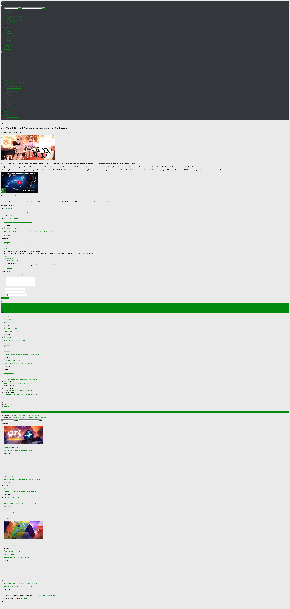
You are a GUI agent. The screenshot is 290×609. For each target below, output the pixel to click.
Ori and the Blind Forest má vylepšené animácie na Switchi (18, 450)
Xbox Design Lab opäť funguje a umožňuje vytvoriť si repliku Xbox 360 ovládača (24, 545)
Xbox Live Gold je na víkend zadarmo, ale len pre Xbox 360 (19, 212)
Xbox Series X (7, 476)
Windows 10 (10, 38)
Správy (5, 29)
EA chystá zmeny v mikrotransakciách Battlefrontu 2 (18, 222)
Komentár (3, 286)
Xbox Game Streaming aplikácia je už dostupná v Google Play (19, 363)
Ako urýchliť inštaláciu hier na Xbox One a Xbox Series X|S (18, 586)
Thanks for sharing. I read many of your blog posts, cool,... (18, 383)
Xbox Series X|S (7, 11)
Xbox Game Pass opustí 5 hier (11, 331)
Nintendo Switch (8, 447)
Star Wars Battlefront (21, 196)
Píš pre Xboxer (7, 49)
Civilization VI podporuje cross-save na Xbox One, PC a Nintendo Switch (22, 354)
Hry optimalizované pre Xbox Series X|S (17, 13)
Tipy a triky (9, 33)
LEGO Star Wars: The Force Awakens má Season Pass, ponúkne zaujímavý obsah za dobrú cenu (29, 232)
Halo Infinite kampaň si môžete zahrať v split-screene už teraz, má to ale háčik (24, 516)
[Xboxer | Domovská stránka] (3, 2)
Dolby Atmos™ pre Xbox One (14, 18)
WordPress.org (7, 406)
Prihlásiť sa (6, 401)
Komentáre (7, 242)
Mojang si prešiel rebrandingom (11, 322)
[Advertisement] (145, 68)
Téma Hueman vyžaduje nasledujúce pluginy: (15, 244)
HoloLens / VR (10, 36)
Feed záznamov (8, 403)
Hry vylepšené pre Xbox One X (14, 17)
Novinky (9, 31)
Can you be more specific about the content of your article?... (19, 390)
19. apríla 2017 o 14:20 (12, 260)
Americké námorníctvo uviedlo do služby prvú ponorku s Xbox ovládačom (22, 503)
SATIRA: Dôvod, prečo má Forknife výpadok (15, 340)
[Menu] (1, 5)
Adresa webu (4, 295)
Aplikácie (9, 40)
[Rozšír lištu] (1, 301)
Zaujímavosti (10, 35)
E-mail (3, 292)
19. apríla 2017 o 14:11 (9, 248)
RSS (36, 595)
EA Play (9, 24)
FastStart (9, 26)
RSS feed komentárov (9, 404)
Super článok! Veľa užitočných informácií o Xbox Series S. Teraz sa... (20, 380)
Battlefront (7, 196)
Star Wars (12, 196)
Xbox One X (19, 583)
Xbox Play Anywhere (12, 22)
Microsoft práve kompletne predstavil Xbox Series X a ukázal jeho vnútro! (22, 479)
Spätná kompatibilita (9, 44)
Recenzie (6, 42)
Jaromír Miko (9, 132)
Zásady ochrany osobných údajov (46, 595)
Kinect (8, 27)
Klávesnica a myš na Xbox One (14, 20)
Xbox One (6, 15)
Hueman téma (23, 598)
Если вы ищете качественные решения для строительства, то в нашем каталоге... (26, 387)
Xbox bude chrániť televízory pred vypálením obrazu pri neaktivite (20, 491)
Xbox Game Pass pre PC (13, 47)
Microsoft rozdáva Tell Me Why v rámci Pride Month (17, 557)
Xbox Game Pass (8, 46)
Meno (2, 289)
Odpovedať (6, 256)
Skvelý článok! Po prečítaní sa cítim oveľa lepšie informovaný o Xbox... (21, 394)
